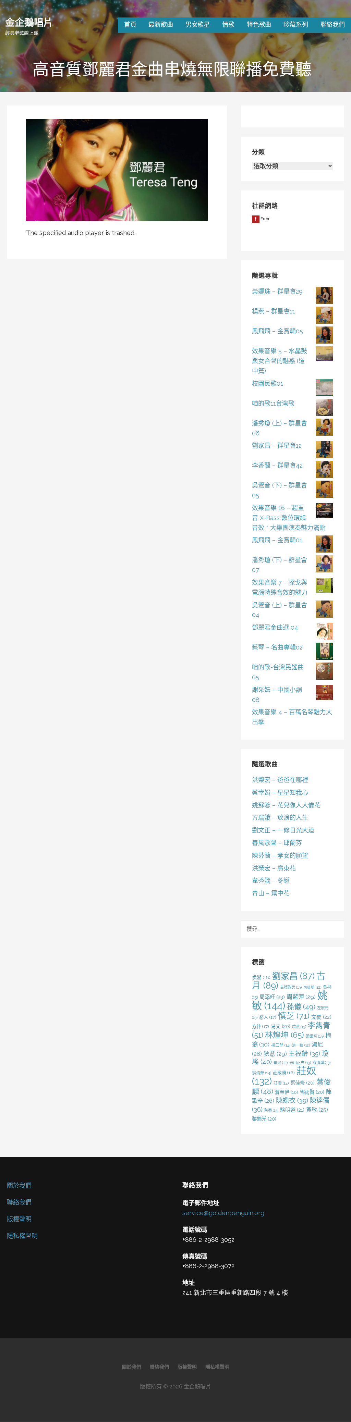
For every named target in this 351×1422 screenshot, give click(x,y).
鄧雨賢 (312, 1092)
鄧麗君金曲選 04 (275, 627)
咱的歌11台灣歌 (273, 403)
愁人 (267, 1017)
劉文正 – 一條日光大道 (283, 830)
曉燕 (299, 1026)
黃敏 (317, 1109)
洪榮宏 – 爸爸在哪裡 (280, 779)
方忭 (260, 1026)
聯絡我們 (332, 24)
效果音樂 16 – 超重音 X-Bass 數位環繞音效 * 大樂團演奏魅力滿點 (289, 517)
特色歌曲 (259, 24)
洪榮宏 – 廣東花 (274, 868)
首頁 (130, 24)
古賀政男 (291, 987)
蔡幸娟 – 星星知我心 (280, 792)
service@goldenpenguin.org (223, 1212)
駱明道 (292, 1110)
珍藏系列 (295, 24)
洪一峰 (301, 1045)
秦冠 (281, 1063)
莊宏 (281, 1083)
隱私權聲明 (22, 1235)
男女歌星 (197, 24)
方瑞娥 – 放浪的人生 (280, 817)
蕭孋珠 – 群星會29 (277, 291)
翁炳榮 (261, 1073)
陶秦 (271, 1110)
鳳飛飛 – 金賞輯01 (277, 540)
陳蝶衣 (292, 1100)
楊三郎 (280, 1045)
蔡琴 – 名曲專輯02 (277, 647)
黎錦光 (264, 1119)
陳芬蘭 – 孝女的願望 (280, 855)
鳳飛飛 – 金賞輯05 (277, 331)
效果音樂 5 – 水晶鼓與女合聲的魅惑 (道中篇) (279, 360)
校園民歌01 (267, 383)
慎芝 (294, 1016)
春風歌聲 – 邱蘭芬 (277, 842)
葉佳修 (302, 1083)
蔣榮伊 (286, 1092)
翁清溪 (321, 1062)
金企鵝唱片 (29, 22)
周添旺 (272, 997)
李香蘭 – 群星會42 (277, 465)
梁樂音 (315, 1036)
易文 (280, 1026)
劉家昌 (293, 976)
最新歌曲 (160, 24)
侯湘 (261, 977)
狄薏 (275, 1053)
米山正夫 (300, 1062)
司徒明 (312, 987)
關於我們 (19, 1185)
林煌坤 (284, 1034)
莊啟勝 (284, 1072)
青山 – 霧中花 (271, 893)
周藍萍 (301, 996)
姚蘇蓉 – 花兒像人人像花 (286, 805)
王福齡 (304, 1053)
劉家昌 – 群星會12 (277, 445)
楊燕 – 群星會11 (273, 311)
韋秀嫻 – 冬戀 (271, 880)
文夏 (321, 1017)
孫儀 (301, 1006)
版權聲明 (19, 1219)
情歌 (228, 24)
